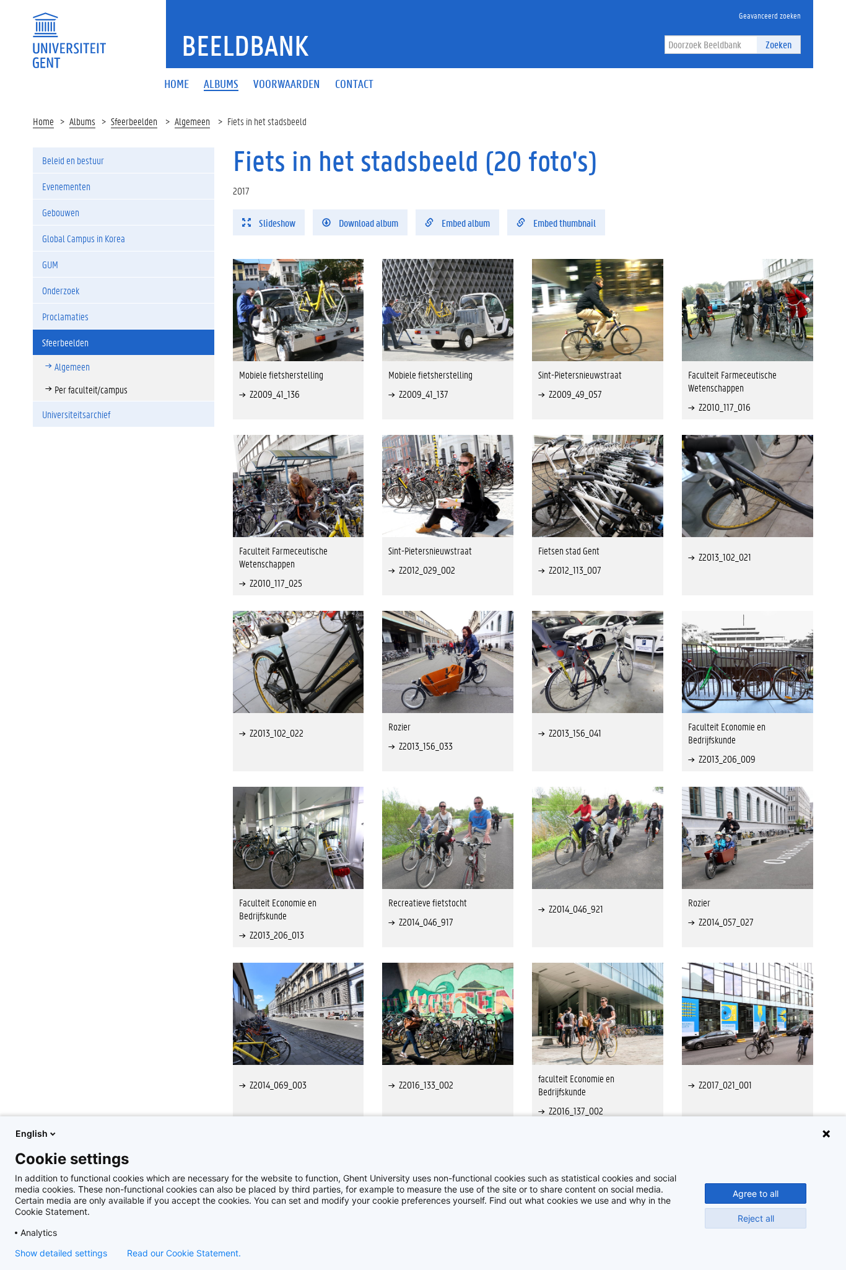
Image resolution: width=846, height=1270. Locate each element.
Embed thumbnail (563, 222)
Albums (82, 121)
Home (43, 121)
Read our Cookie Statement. (184, 1253)
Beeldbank (244, 45)
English (31, 1133)
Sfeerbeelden (134, 121)
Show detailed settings (61, 1253)
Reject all (756, 1218)
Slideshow (276, 222)
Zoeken (778, 44)
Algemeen (192, 121)
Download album (367, 222)
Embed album (465, 222)
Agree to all (755, 1193)
